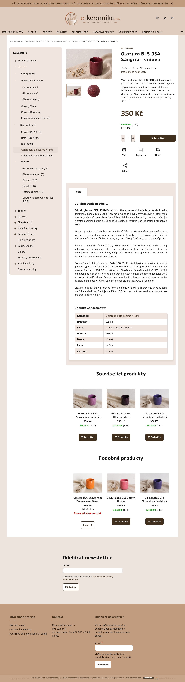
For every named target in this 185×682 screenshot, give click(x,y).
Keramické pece (26, 234)
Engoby (22, 210)
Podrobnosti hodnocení (133, 72)
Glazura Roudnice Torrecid (35, 118)
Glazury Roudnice (31, 112)
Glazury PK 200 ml (31, 132)
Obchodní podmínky (20, 629)
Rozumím (148, 678)
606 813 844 (59, 628)
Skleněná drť (25, 222)
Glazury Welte (29, 106)
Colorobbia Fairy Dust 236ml (37, 155)
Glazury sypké (28, 73)
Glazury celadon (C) (33, 174)
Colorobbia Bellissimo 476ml (37, 149)
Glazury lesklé (30, 87)
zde (139, 678)
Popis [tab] (78, 192)
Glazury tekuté (28, 125)
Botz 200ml (27, 144)
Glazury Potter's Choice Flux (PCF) (38, 200)
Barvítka (22, 216)
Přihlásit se (70, 587)
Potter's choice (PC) (33, 192)
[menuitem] (12, 32)
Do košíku (159, 138)
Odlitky (21, 251)
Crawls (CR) (29, 186)
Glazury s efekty (31, 99)
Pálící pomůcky (26, 263)
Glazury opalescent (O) (35, 168)
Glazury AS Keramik (32, 80)
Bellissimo (127, 48)
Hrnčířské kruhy (26, 240)
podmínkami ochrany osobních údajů (113, 657)
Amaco (25, 161)
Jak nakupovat (17, 625)
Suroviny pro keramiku (30, 257)
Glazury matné (30, 93)
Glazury (22, 66)
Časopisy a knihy (27, 269)
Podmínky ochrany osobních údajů (28, 633)
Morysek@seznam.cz (63, 625)
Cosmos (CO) (29, 180)
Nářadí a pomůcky (27, 228)
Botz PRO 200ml (30, 138)
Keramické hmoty (27, 60)
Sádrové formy (25, 246)
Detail (86, 525)
